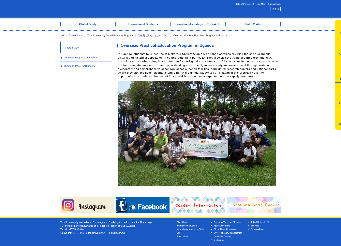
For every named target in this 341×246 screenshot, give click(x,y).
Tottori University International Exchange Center (115, 8)
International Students (187, 225)
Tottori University (244, 3)
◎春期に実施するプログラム (153, 35)
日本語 (275, 8)
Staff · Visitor (182, 236)
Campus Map (274, 3)
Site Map (261, 3)
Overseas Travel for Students (79, 65)
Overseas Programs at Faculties (81, 57)
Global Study (75, 35)
